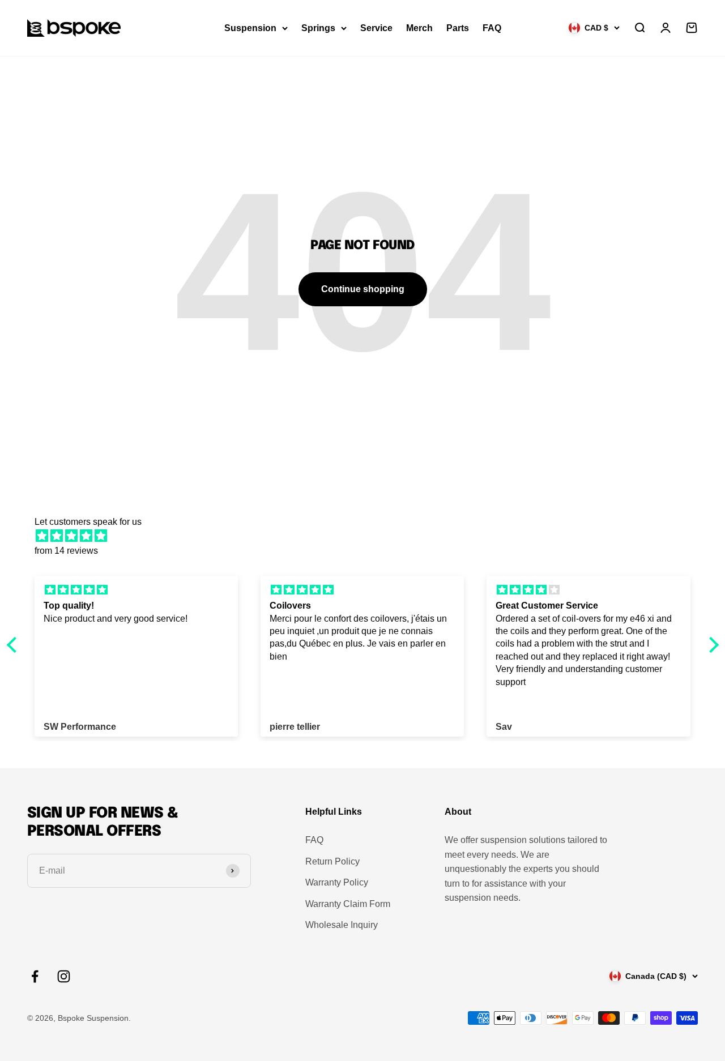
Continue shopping (362, 289)
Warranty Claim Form (347, 904)
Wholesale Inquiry (341, 925)
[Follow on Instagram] (63, 976)
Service (376, 28)
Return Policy (332, 861)
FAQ (492, 28)
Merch (419, 28)
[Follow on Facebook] (34, 976)
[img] (368, 536)
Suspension (250, 28)
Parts (457, 28)
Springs (318, 28)
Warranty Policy (336, 882)
